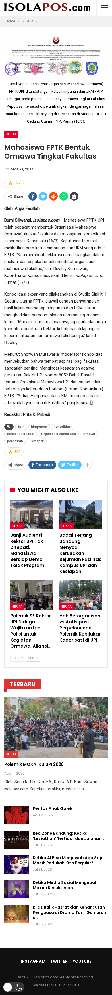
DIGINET (73, 985)
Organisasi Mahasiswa (58, 434)
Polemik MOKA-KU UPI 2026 (34, 764)
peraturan (15, 441)
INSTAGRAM (33, 961)
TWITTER (59, 961)
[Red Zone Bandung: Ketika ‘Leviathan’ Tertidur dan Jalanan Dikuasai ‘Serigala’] (16, 840)
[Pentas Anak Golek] (16, 815)
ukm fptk (37, 441)
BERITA (11, 134)
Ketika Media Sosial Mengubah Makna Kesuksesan (65, 885)
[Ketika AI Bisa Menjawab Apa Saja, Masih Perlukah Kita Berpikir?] (16, 864)
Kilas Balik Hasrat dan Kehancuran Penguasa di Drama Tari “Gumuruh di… (69, 912)
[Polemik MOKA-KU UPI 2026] (56, 727)
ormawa (88, 434)
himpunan (39, 427)
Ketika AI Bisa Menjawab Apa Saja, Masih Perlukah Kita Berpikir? (69, 860)
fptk (21, 427)
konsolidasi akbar (20, 434)
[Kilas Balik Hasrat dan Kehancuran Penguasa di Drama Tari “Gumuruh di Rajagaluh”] (16, 914)
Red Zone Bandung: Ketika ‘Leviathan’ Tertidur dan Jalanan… (68, 835)
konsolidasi (63, 427)
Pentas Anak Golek (52, 808)
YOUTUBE (82, 961)
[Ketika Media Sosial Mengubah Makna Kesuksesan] (16, 889)
